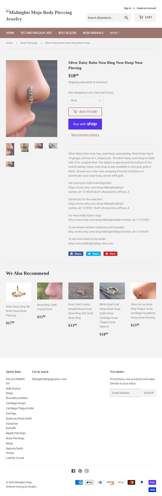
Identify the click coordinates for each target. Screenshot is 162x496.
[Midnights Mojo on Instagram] (87, 471)
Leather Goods (15, 458)
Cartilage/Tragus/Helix (20, 408)
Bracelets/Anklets (17, 398)
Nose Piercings (28, 42)
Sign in (127, 8)
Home (10, 32)
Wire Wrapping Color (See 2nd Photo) (91, 92)
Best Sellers (67, 32)
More (114, 32)
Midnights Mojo (23, 482)
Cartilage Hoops (16, 403)
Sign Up (149, 393)
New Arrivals (93, 32)
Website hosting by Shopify (21, 486)
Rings (9, 443)
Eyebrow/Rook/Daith (19, 418)
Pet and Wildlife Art (36, 32)
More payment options (85, 134)
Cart (148, 17)
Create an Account (146, 8)
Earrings (11, 413)
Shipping (73, 82)
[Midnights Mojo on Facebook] (73, 471)
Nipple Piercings (15, 433)
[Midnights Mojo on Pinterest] (80, 471)
